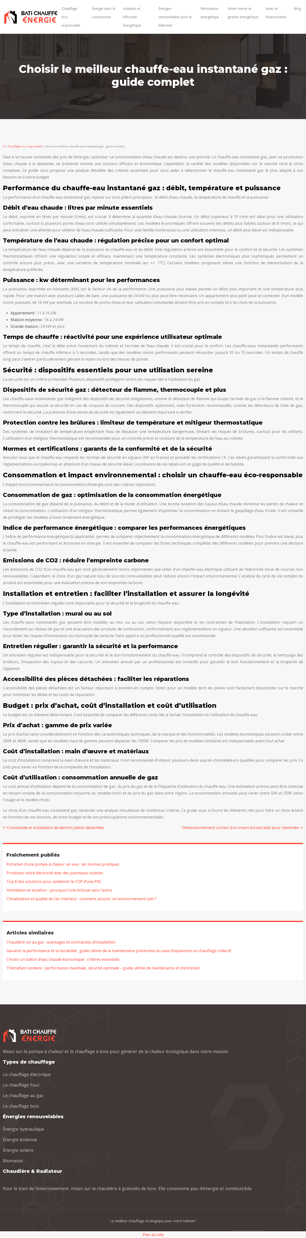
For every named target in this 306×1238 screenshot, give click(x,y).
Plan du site (153, 1234)
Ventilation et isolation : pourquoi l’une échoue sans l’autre (59, 890)
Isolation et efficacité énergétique (132, 17)
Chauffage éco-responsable (70, 17)
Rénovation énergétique (210, 12)
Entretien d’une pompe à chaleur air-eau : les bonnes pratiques (62, 864)
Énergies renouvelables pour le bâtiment (175, 17)
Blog (297, 8)
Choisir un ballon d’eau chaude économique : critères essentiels (63, 959)
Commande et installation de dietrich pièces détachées (55, 827)
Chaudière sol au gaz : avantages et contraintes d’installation (60, 942)
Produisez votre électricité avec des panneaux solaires (54, 872)
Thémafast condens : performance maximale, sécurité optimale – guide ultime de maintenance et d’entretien (103, 968)
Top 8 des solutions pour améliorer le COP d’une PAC (54, 881)
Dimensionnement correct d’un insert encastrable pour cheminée (240, 827)
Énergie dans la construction (103, 12)
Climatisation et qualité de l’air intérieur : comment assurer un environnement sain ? (81, 898)
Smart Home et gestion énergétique (243, 12)
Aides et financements (276, 12)
